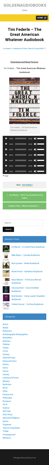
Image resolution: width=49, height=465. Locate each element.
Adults (5, 328)
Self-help (7, 411)
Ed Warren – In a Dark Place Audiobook (28, 247)
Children (6, 344)
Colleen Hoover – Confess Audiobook (27, 304)
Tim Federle (27, 185)
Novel (5, 388)
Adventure (7, 331)
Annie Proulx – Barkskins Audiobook (27, 271)
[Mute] (35, 138)
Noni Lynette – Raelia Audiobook (25, 263)
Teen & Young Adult (35, 48)
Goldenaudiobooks (25, 5)
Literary (6, 374)
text (6, 176)
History (6, 364)
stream (8, 48)
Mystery (6, 381)
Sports (5, 421)
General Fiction (9, 358)
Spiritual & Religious (11, 418)
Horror (5, 368)
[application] (24, 138)
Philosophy (7, 398)
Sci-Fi (5, 404)
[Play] (6, 138)
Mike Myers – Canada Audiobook (26, 255)
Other (5, 391)
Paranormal (8, 394)
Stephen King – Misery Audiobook (23, 206)
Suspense (7, 424)
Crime (5, 351)
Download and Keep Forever (24, 62)
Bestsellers (7, 338)
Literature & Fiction (20, 48)
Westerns (7, 438)
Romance (7, 401)
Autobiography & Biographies (15, 334)
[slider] (41, 138)
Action (5, 324)
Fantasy (6, 354)
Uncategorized (9, 434)
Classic (6, 348)
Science (6, 408)
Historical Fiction (10, 361)
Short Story (8, 414)
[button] (42, 18)
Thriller (6, 431)
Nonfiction (7, 384)
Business (6, 341)
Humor (6, 371)
